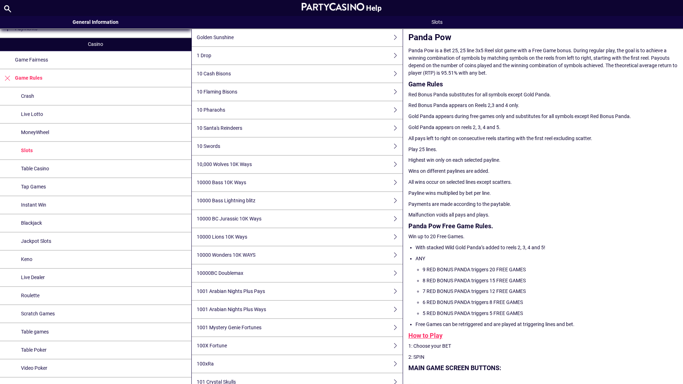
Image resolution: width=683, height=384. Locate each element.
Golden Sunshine (215, 37)
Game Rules (28, 78)
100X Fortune (212, 345)
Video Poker (34, 368)
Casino (95, 44)
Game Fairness (31, 60)
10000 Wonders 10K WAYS (226, 255)
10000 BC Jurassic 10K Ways (229, 219)
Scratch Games (38, 313)
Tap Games (33, 187)
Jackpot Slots (36, 241)
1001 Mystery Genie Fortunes (229, 327)
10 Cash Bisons (214, 73)
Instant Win (33, 205)
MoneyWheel (35, 132)
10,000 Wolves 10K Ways (224, 164)
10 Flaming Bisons (217, 92)
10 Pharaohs (211, 110)
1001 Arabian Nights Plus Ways (231, 309)
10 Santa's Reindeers (219, 128)
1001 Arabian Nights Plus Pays (231, 291)
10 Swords (208, 146)
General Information (95, 22)
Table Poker (34, 350)
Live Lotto (32, 114)
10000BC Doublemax (220, 273)
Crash (27, 96)
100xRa (205, 364)
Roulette (30, 295)
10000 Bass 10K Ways (221, 182)
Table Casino (35, 168)
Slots (27, 150)
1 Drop (204, 55)
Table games (35, 332)
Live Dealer (33, 277)
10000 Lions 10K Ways (222, 237)
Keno (26, 259)
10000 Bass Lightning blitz (226, 200)
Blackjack (31, 223)
